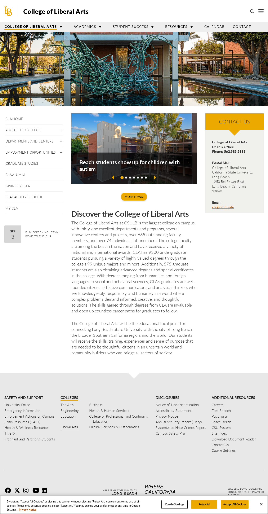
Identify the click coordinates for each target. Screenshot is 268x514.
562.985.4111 (235, 495)
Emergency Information (22, 410)
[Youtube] (36, 490)
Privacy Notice (27, 509)
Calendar (214, 26)
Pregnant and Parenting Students (29, 439)
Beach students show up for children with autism (129, 165)
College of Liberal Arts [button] (30, 26)
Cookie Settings (174, 504)
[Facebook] (9, 490)
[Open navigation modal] (259, 11)
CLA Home (14, 119)
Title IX (9, 433)
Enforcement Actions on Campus (29, 416)
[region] (134, 504)
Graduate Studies (21, 163)
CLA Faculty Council (24, 197)
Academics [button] (85, 26)
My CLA (11, 208)
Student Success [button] (130, 26)
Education (68, 416)
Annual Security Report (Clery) (179, 421)
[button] (61, 129)
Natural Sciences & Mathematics (114, 427)
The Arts (67, 404)
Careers (217, 404)
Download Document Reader (234, 439)
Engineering (70, 410)
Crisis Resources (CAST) (22, 421)
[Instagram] (27, 490)
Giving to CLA (17, 186)
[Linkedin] (46, 490)
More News (134, 197)
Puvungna (219, 416)
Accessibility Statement (173, 410)
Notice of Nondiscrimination (177, 404)
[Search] (250, 11)
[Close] (261, 504)
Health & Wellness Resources (26, 427)
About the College (22, 130)
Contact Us (220, 444)
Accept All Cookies (234, 504)
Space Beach (221, 421)
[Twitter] (18, 490)
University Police (17, 404)
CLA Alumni (15, 174)
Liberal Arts (69, 427)
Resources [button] (176, 26)
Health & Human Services (109, 410)
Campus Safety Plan (171, 433)
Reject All (204, 504)
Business (95, 404)
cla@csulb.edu (223, 207)
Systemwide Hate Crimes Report (181, 427)
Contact (242, 26)
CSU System (221, 427)
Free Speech (221, 410)
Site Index (219, 433)
